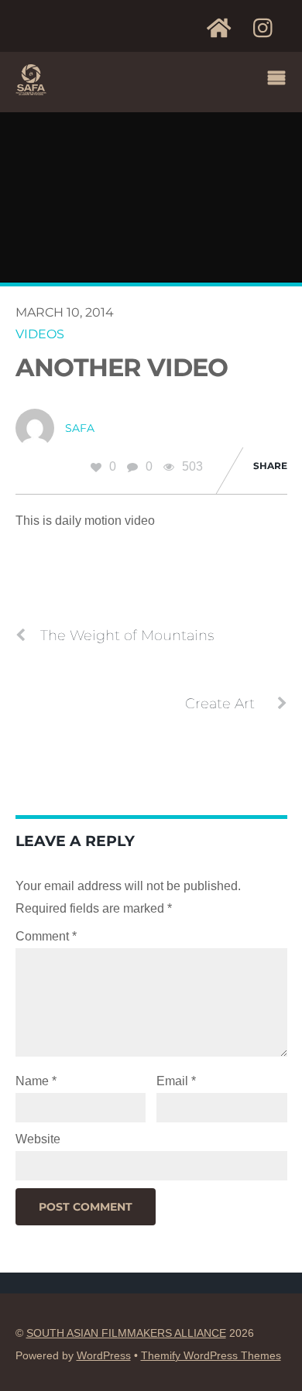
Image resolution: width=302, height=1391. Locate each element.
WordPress (104, 1356)
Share (270, 465)
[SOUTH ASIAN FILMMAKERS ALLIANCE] (30, 90)
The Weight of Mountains (127, 635)
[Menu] (280, 79)
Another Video (121, 367)
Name (36, 1081)
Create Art (220, 703)
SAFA (79, 428)
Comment (46, 936)
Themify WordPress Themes (211, 1356)
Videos (39, 334)
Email (176, 1081)
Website (37, 1139)
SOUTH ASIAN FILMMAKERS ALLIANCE (126, 1333)
